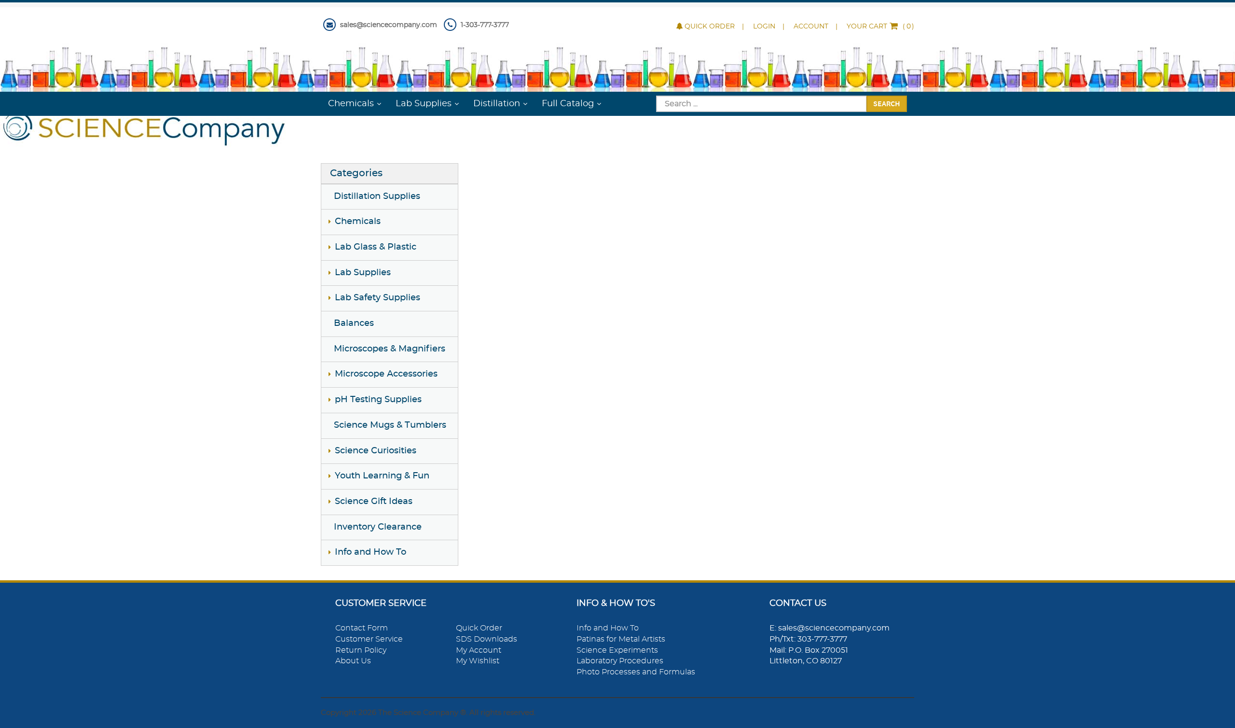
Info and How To (370, 552)
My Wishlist (477, 661)
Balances (354, 323)
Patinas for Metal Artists (620, 639)
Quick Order (710, 26)
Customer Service (369, 639)
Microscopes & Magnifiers (389, 349)
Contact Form (361, 628)
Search (886, 103)
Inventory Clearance (378, 527)
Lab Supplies (424, 103)
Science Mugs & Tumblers (390, 425)
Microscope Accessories (386, 374)
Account (811, 26)
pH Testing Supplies (378, 399)
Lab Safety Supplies (377, 298)
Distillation (496, 103)
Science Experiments (617, 650)
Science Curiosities (375, 451)
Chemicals (351, 103)
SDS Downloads (486, 639)
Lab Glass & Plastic (375, 247)
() (880, 26)
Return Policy (360, 650)
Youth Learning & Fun (382, 476)
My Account (478, 650)
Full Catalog (568, 103)
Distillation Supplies (377, 196)
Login (764, 26)
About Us (353, 661)
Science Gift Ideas (373, 501)
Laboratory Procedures (619, 661)
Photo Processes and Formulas (635, 672)
